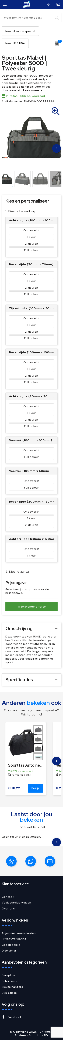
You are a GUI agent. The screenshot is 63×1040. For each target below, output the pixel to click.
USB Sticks (9, 993)
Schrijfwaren (10, 981)
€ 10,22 (14, 788)
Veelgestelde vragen (16, 902)
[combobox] (27, 17)
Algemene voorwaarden (19, 933)
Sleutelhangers (12, 987)
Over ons (8, 908)
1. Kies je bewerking (20, 211)
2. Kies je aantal (17, 571)
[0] (56, 43)
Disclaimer (9, 950)
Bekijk (35, 788)
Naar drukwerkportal (20, 31)
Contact (8, 897)
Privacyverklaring (14, 939)
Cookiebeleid (11, 945)
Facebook (14, 1017)
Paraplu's (8, 975)
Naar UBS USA (15, 43)
